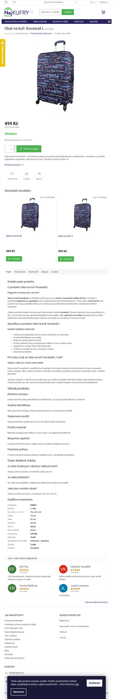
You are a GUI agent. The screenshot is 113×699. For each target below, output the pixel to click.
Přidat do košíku (31, 149)
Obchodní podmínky (53, 2)
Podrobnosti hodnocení (41, 33)
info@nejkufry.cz (16, 673)
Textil (33, 537)
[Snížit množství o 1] (15, 150)
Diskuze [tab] (44, 272)
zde (77, 684)
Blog (7, 650)
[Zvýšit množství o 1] (15, 147)
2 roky (33, 544)
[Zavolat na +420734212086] (9, 2)
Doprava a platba (12, 639)
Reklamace (10, 643)
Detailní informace (13, 165)
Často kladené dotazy (14, 632)
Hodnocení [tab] (33, 272)
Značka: (62, 33)
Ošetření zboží (11, 647)
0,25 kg (33, 534)
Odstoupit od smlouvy (15, 658)
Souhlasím (94, 683)
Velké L (33, 505)
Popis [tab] (8, 272)
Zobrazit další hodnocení (96, 602)
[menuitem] (16, 21)
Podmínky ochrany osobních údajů (20, 624)
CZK (92, 2)
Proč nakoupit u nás (14, 628)
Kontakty (9, 654)
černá (33, 526)
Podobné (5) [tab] (19, 272)
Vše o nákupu (11, 635)
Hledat (68, 12)
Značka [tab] (54, 272)
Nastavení (18, 691)
